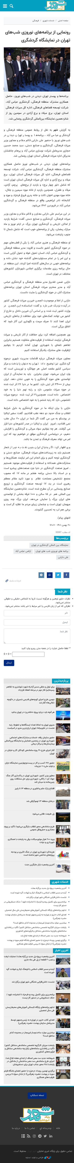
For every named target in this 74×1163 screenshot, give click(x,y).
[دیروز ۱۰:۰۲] (63, 868)
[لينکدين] (50, 1136)
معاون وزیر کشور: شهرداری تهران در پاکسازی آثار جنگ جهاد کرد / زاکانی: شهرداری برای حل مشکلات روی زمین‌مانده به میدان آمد (30, 779)
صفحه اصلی (63, 20)
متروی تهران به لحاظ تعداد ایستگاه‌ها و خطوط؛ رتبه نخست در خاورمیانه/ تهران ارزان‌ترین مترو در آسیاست (30, 726)
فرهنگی (35, 20)
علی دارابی (63, 557)
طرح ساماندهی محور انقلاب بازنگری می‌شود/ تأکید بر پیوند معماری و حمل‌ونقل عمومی (29, 828)
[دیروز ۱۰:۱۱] (63, 855)
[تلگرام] (39, 1136)
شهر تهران (31, 1151)
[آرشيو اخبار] (23, 1136)
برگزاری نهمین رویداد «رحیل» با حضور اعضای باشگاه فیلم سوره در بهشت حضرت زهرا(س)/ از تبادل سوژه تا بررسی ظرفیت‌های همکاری (29, 1074)
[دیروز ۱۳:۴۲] (63, 766)
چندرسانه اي (45, 1128)
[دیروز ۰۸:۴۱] (63, 842)
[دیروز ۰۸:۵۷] (63, 690)
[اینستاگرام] (34, 1136)
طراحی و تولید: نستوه (34, 1157)
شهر (55, 5)
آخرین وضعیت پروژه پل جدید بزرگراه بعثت (48, 888)
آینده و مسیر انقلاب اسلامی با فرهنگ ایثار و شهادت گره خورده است (38, 892)
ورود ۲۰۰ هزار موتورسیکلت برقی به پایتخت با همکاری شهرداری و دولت (31, 841)
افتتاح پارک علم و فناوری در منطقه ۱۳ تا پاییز (34, 788)
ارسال (9, 663)
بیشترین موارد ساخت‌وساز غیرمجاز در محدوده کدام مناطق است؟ (39, 923)
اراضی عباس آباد (23, 551)
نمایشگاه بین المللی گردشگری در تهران (49, 545)
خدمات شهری (48, 20)
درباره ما (16, 1128)
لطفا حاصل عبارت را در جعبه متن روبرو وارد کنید (45, 648)
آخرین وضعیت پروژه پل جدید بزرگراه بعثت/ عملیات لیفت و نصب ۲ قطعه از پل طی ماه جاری (29, 958)
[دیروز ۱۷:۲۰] (63, 830)
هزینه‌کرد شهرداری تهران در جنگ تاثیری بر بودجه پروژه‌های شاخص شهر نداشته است (32, 853)
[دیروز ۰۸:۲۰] (63, 715)
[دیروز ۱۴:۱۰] (63, 779)
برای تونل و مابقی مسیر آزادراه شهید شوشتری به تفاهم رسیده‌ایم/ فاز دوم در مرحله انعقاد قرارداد (30, 688)
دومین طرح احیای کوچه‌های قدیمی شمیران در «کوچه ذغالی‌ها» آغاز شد (30, 701)
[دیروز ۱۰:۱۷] (63, 703)
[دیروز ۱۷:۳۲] (63, 792)
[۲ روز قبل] (63, 741)
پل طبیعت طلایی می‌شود (43, 814)
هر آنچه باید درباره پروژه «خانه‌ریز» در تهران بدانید (32, 712)
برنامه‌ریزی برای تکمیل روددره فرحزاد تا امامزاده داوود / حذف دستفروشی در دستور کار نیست (30, 996)
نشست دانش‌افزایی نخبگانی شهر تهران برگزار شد (46, 897)
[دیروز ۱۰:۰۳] (63, 817)
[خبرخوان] (28, 1136)
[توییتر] (45, 1136)
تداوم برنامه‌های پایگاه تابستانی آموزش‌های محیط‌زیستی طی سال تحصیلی (35, 910)
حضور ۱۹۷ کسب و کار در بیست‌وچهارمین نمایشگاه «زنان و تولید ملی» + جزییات (29, 764)
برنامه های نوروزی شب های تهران (52, 551)
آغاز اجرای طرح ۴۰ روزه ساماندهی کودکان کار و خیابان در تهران (29, 752)
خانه (58, 1128)
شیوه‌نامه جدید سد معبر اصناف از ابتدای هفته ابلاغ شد (43, 935)
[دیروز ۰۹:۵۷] (63, 728)
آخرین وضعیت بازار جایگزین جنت (39, 864)
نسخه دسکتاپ (37, 1095)
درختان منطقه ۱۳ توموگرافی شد (40, 801)
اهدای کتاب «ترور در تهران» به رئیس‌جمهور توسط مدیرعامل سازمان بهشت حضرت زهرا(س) (32, 1021)
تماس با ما (30, 1128)
